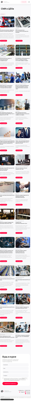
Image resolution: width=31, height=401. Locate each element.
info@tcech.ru (21, 390)
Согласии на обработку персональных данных (13, 380)
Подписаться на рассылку (10, 383)
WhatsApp (28, 392)
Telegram (22, 392)
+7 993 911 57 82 (27, 390)
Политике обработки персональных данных (15, 379)
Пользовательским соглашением (14, 378)
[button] (24, 2)
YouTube (28, 393)
